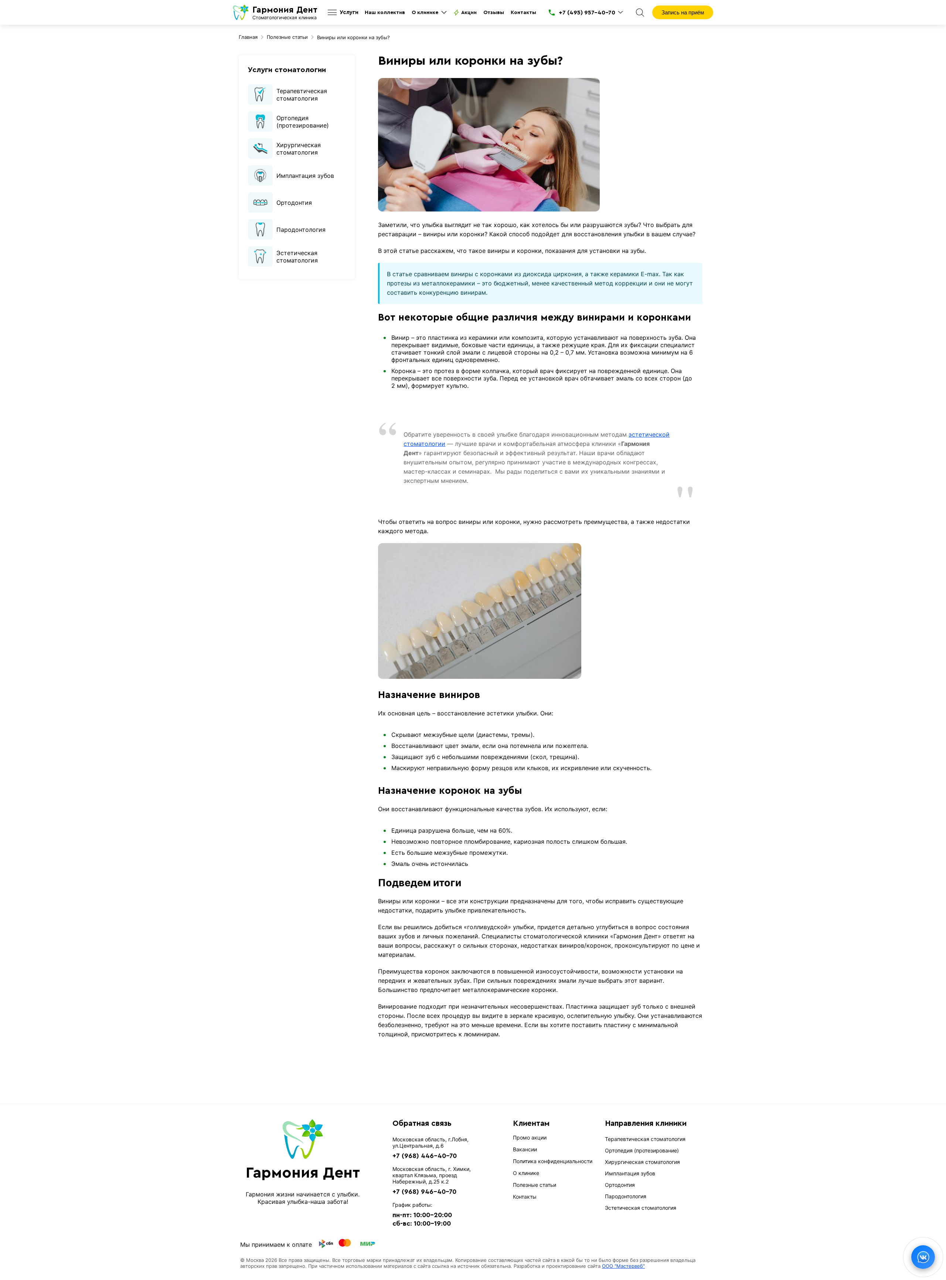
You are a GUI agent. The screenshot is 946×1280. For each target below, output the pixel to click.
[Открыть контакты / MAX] (923, 1257)
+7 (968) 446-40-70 (424, 1155)
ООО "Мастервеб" (623, 1266)
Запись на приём (682, 12)
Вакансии (525, 1149)
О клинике (425, 12)
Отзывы (493, 12)
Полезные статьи (534, 1185)
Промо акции (530, 1137)
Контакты (523, 12)
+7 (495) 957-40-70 (587, 13)
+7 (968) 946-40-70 (424, 1191)
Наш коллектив (385, 12)
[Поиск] (640, 12)
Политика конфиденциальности (552, 1161)
